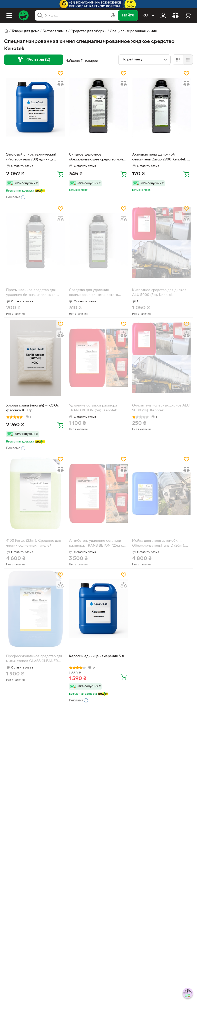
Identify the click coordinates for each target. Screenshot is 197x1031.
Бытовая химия (55, 31)
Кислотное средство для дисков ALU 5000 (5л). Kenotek (159, 292)
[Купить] (60, 174)
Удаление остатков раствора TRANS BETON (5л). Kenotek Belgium (93, 408)
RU (145, 15)
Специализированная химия (133, 31)
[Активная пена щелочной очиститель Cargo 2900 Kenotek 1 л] (161, 107)
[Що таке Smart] (40, 191)
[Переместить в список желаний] (60, 73)
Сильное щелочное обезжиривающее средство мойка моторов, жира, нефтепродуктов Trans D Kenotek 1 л (98, 157)
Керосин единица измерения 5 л (96, 656)
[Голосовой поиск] (113, 15)
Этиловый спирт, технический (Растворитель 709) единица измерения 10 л (31, 157)
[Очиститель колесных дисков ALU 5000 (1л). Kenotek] (161, 358)
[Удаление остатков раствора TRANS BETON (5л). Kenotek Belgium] (98, 358)
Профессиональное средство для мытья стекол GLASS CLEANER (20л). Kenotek (34, 659)
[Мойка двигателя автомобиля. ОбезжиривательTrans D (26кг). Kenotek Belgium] (161, 493)
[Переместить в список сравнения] (60, 83)
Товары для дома (25, 31)
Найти (128, 15)
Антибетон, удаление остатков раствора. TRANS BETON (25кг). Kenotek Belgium (96, 543)
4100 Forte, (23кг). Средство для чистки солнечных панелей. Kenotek (33, 543)
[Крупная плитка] (178, 60)
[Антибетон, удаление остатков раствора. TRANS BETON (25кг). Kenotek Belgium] (98, 493)
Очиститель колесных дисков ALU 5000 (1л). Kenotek (161, 408)
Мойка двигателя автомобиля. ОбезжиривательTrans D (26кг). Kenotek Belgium (158, 543)
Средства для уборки (88, 31)
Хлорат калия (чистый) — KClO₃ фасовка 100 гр (32, 408)
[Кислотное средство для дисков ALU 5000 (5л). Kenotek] (161, 242)
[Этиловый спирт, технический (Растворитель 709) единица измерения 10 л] (35, 107)
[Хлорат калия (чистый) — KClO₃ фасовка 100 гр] (35, 358)
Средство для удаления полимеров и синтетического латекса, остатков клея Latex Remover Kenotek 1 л (93, 293)
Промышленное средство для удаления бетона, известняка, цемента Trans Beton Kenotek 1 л (33, 293)
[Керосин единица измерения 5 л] (98, 609)
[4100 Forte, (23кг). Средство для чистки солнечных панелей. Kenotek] (35, 493)
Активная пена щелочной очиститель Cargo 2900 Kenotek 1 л (160, 157)
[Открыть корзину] (188, 15)
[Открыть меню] (9, 15)
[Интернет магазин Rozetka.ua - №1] (23, 15)
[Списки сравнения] (175, 15)
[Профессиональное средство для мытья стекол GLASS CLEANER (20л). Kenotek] (35, 609)
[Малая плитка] (188, 60)
